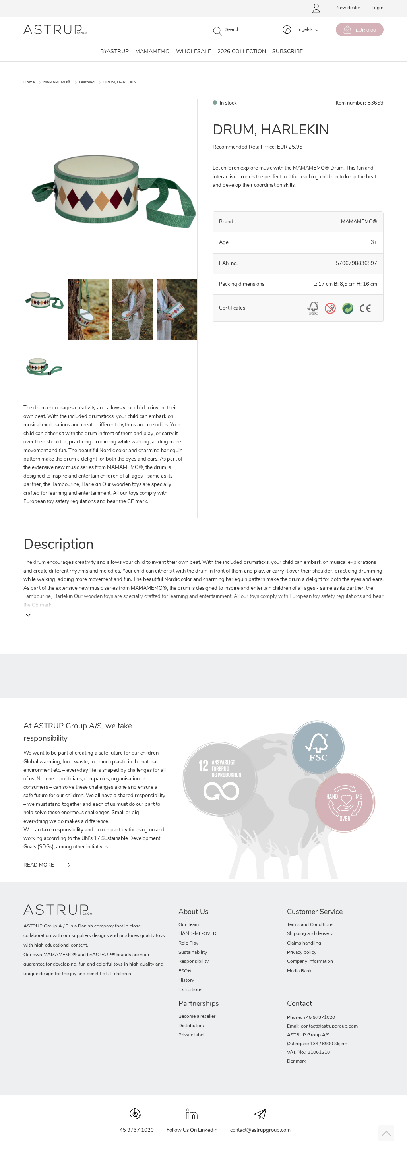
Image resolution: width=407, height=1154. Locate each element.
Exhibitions (190, 989)
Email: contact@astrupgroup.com (322, 1026)
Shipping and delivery (310, 933)
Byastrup (114, 52)
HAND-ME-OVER (197, 933)
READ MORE (38, 865)
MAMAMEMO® (56, 82)
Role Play (188, 943)
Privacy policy (301, 952)
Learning (87, 82)
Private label (191, 1035)
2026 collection (241, 52)
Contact (299, 1004)
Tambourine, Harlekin (76, 484)
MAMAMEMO (152, 52)
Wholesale (193, 52)
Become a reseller (196, 1016)
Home (29, 82)
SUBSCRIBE (287, 52)
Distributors (191, 1026)
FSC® (184, 971)
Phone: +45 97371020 (311, 1017)
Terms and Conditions (310, 924)
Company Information (310, 961)
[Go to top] (386, 1133)
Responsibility (193, 961)
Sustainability (192, 952)
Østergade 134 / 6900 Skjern (317, 1044)
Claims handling (304, 943)
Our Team (188, 924)
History (186, 980)
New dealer (348, 8)
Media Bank (299, 971)
